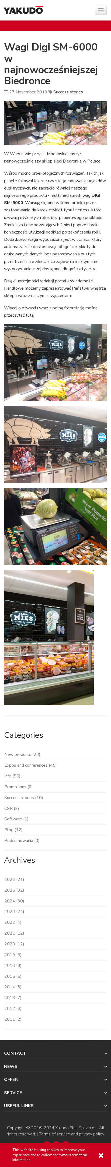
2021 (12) (14, 933)
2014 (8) (13, 987)
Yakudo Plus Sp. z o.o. (75, 1128)
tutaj (30, 315)
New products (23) (22, 754)
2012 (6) (13, 1009)
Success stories (68, 92)
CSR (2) (11, 808)
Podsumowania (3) (22, 841)
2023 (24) (14, 912)
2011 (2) (13, 1019)
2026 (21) (14, 879)
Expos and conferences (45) (30, 765)
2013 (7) (13, 998)
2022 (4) (13, 922)
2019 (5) (13, 955)
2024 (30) (14, 901)
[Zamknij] (101, 1155)
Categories (23, 735)
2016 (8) (13, 966)
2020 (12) (14, 944)
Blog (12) (13, 830)
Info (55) (12, 776)
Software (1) (16, 819)
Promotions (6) (18, 787)
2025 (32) (14, 890)
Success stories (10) (23, 798)
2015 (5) (13, 976)
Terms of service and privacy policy (71, 1134)
